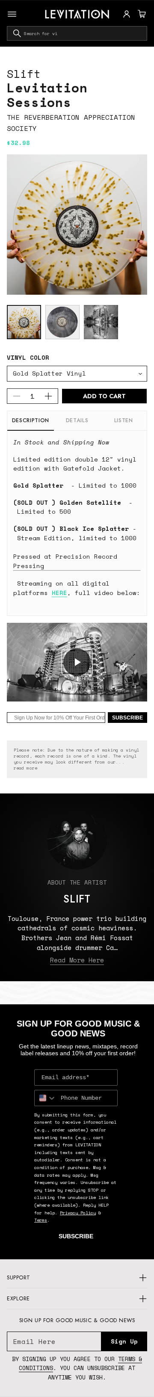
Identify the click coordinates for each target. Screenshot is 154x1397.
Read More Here (77, 960)
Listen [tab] (123, 420)
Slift (24, 74)
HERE (59, 592)
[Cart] (140, 14)
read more (25, 768)
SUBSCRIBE (127, 718)
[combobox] (77, 33)
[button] (140, 14)
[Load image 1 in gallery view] (24, 322)
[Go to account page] (126, 14)
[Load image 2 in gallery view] (62, 322)
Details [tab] (77, 420)
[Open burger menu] (12, 14)
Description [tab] (30, 420)
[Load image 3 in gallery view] (101, 322)
